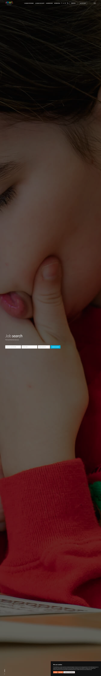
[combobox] (44, 347)
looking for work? (29, 3)
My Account (83, 3)
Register (73, 3)
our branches (49, 3)
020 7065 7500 (57, 3)
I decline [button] (60, 672)
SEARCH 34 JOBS (55, 346)
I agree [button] (55, 672)
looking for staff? (39, 3)
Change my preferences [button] (69, 672)
